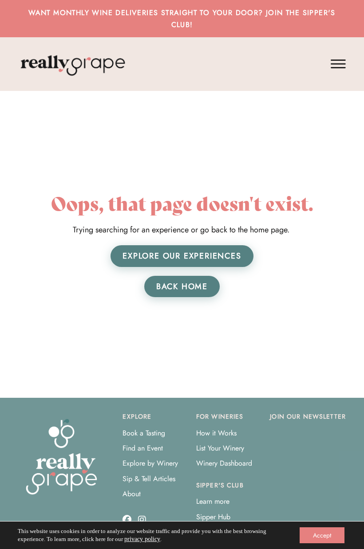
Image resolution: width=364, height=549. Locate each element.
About (132, 494)
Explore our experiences (182, 256)
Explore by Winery (150, 463)
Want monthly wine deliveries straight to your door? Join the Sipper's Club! (182, 19)
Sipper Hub (213, 517)
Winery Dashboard (224, 463)
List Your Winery (220, 448)
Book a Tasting (144, 433)
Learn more (212, 501)
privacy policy (142, 539)
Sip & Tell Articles (149, 479)
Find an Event (143, 448)
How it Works (216, 433)
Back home (182, 286)
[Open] (338, 64)
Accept (322, 535)
